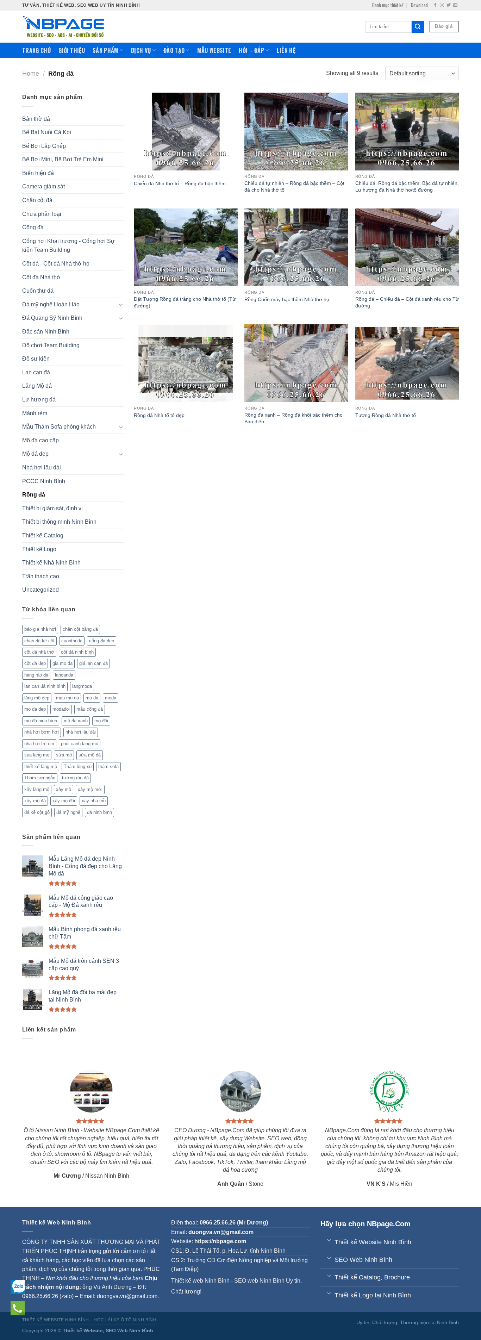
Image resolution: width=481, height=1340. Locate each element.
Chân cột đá (37, 200)
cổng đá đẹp (101, 640)
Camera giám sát (43, 186)
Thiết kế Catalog (42, 535)
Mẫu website (214, 50)
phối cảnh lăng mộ (79, 743)
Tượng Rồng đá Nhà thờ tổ (385, 415)
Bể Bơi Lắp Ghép (44, 146)
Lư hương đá (39, 400)
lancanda (64, 675)
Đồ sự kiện (36, 359)
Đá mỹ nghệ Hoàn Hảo (51, 304)
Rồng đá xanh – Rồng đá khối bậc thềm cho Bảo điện (293, 418)
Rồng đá (33, 495)
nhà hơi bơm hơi (41, 732)
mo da (92, 697)
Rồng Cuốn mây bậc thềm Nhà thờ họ (286, 299)
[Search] (418, 27)
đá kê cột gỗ (37, 812)
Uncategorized (40, 590)
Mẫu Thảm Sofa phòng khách (59, 427)
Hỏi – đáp (251, 50)
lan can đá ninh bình (44, 686)
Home (30, 73)
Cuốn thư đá (38, 291)
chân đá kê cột (39, 640)
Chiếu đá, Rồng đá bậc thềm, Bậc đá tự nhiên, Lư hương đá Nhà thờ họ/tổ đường (407, 186)
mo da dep (35, 709)
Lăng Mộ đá (37, 386)
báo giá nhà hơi (40, 629)
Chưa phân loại (41, 214)
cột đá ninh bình (77, 652)
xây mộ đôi (63, 800)
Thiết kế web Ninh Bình (200, 1281)
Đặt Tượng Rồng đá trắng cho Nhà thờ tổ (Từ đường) (185, 302)
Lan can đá (36, 372)
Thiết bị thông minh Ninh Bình (59, 522)
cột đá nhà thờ (39, 652)
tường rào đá (75, 777)
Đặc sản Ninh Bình (45, 332)
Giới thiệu (71, 50)
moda (110, 697)
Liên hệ (286, 50)
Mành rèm (34, 413)
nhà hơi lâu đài (80, 732)
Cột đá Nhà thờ (41, 277)
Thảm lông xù (78, 766)
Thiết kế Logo (39, 549)
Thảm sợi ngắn (39, 777)
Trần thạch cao (40, 576)
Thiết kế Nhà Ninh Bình (51, 563)
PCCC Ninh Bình (43, 481)
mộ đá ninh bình (40, 720)
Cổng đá (33, 227)
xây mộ (63, 789)
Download (419, 5)
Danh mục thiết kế (387, 5)
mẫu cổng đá (89, 709)
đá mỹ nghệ (68, 812)
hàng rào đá (36, 675)
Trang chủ (36, 50)
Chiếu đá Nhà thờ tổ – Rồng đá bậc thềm (180, 183)
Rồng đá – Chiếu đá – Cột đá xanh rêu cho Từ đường (407, 302)
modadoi (61, 709)
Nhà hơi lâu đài (41, 467)
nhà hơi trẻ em (39, 743)
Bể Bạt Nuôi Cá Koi (46, 132)
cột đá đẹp (35, 663)
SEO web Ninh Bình (259, 1281)
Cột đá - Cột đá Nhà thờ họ (55, 264)
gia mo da (62, 663)
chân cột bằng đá (80, 629)
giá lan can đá (93, 663)
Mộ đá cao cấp (40, 440)
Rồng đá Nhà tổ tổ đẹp (159, 415)
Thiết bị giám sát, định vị (52, 508)
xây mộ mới (90, 789)
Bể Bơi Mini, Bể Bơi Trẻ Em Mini (63, 159)
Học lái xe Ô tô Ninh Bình (125, 1319)
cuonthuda (71, 640)
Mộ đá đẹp (35, 454)
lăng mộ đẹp (36, 697)
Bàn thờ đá (36, 119)
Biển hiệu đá (38, 173)
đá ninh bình (99, 812)
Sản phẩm (106, 50)
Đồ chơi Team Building (51, 345)
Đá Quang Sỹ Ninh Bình (52, 318)
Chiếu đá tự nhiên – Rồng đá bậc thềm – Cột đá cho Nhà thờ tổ (294, 186)
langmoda (82, 686)
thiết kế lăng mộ (40, 766)
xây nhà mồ (94, 800)
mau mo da (67, 697)
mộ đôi (101, 720)
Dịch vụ (141, 50)
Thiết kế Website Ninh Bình (55, 1319)
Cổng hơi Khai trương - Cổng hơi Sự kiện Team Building (68, 245)
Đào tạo (174, 50)
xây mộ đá (35, 800)
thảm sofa (108, 766)
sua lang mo (36, 755)
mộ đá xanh (76, 720)
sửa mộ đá (90, 755)
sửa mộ (64, 755)
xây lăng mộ (36, 789)
